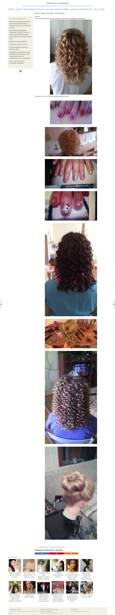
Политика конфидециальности (46, 611)
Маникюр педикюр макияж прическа (57, 547)
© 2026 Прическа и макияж (15, 609)
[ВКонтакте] (42, 553)
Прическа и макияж (57, 3)
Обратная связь (74, 609)
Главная (11, 9)
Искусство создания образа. (18, 41)
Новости (19, 9)
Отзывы (102, 9)
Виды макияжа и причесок (34, 9)
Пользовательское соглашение (51, 609)
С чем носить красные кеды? (18, 44)
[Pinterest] (56, 553)
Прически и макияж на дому (81, 9)
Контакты (42, 609)
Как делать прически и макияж (57, 9)
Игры (95, 9)
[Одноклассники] (71, 553)
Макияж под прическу (44, 547)
